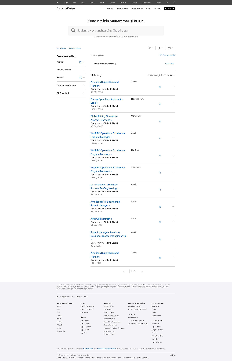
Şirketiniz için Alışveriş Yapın (137, 309)
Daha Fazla (169, 64)
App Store (83, 333)
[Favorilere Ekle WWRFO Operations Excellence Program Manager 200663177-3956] (159, 172)
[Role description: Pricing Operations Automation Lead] (173, 104)
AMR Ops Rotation (100, 218)
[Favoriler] (160, 48)
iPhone (59, 316)
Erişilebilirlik (156, 306)
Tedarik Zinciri (156, 316)
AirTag (59, 328)
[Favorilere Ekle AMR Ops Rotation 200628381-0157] (159, 222)
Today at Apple (109, 313)
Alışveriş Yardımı (109, 334)
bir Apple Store (88, 349)
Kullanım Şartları (89, 358)
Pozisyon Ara (169, 8)
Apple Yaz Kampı (109, 319)
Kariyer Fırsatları (157, 330)
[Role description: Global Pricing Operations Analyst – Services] (173, 121)
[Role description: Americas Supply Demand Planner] (173, 87)
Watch (59, 319)
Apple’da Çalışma (122, 8)
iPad (58, 313)
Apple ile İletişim (157, 342)
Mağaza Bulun (109, 306)
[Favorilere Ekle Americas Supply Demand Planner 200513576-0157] (159, 258)
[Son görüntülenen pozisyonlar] (170, 48)
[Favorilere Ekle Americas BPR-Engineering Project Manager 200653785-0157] (159, 206)
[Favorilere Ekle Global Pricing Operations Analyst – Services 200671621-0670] (159, 121)
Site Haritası (127, 358)
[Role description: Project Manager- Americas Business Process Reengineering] (173, 239)
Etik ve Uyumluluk (157, 336)
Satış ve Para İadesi (103, 358)
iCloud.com (84, 313)
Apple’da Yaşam (137, 8)
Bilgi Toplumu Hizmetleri (141, 358)
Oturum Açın (158, 8)
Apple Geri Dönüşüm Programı (114, 328)
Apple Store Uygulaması (112, 322)
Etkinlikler (155, 339)
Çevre (154, 309)
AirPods (59, 322)
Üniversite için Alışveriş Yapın (137, 324)
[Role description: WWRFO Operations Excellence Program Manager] (173, 138)
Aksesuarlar (61, 331)
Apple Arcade (85, 324)
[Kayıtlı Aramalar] (150, 48)
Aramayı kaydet (169, 55)
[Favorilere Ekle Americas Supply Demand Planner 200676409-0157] (159, 87)
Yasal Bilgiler (116, 358)
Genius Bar (108, 309)
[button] (167, 2)
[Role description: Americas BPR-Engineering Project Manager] (173, 206)
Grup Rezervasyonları (111, 316)
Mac (58, 309)
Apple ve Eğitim (133, 317)
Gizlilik (154, 313)
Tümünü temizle (74, 49)
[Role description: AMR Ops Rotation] (173, 222)
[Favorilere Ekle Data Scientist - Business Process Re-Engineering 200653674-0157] (159, 189)
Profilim (148, 8)
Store (58, 306)
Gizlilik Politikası (62, 358)
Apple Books (84, 330)
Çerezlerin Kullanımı (76, 358)
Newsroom (155, 324)
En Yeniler (160, 75)
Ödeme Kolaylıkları (110, 325)
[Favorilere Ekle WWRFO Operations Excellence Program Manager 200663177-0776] (159, 155)
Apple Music (84, 320)
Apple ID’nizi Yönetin (87, 306)
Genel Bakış (111, 8)
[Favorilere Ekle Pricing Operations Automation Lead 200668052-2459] (159, 104)
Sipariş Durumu (109, 331)
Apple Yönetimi (156, 327)
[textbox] (116, 30)
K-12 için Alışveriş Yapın (136, 320)
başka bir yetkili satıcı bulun (106, 349)
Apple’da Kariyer (66, 8)
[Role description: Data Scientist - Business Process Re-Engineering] (173, 189)
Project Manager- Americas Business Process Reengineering (108, 234)
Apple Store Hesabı (86, 309)
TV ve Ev (60, 325)
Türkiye (172, 355)
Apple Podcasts (85, 327)
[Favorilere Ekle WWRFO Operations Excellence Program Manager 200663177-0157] (159, 138)
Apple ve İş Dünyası (134, 306)
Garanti (154, 333)
